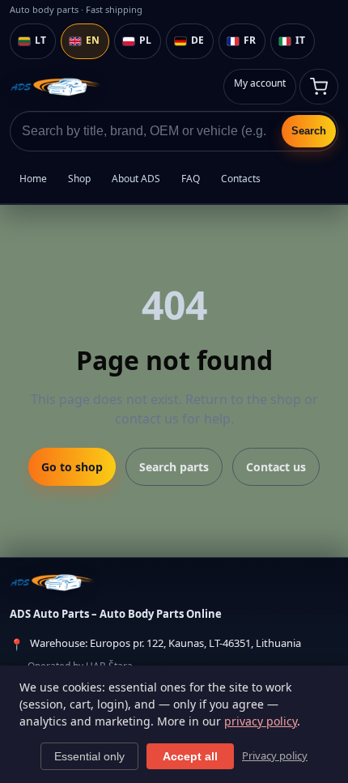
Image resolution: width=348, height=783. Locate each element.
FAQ (190, 178)
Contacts (241, 178)
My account (260, 83)
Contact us (276, 466)
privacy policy (260, 721)
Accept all (190, 756)
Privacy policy (275, 755)
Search (308, 131)
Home (33, 178)
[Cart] (318, 86)
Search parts (174, 466)
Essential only (89, 756)
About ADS (136, 178)
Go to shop (72, 466)
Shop (79, 178)
